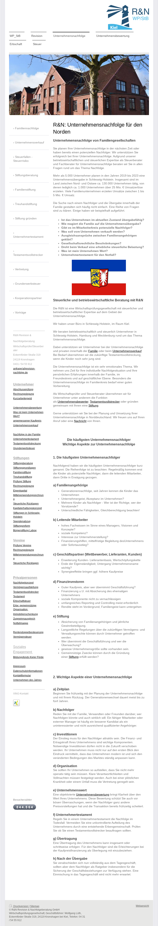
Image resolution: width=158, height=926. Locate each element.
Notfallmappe (20, 623)
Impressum (19, 666)
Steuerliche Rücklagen (26, 503)
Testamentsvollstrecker (105, 401)
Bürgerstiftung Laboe (25, 530)
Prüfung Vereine (22, 545)
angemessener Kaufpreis (27, 420)
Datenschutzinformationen (28, 671)
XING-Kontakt (20, 693)
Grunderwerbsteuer (24, 448)
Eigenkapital (20, 490)
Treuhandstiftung (22, 476)
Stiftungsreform (21, 525)
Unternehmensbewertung (92, 794)
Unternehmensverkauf (127, 351)
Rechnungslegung (23, 394)
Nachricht (80, 421)
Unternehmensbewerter (73, 401)
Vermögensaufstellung (25, 587)
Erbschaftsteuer (22, 601)
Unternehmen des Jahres (27, 680)
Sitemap (34, 906)
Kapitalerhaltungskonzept (27, 508)
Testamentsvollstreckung (27, 443)
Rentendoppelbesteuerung (28, 632)
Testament (19, 596)
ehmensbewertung (31, 407)
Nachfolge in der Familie (27, 434)
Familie (93, 351)
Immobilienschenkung (25, 614)
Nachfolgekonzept (23, 582)
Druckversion (21, 906)
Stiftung (93, 405)
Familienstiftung (22, 472)
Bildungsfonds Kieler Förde (28, 657)
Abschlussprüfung (23, 389)
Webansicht (142, 905)
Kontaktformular (22, 675)
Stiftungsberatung (23, 463)
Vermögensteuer (22, 636)
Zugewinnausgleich (24, 618)
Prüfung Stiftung (22, 481)
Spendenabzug (21, 521)
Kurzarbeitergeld (22, 398)
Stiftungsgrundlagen (24, 467)
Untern (17, 407)
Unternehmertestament (26, 439)
